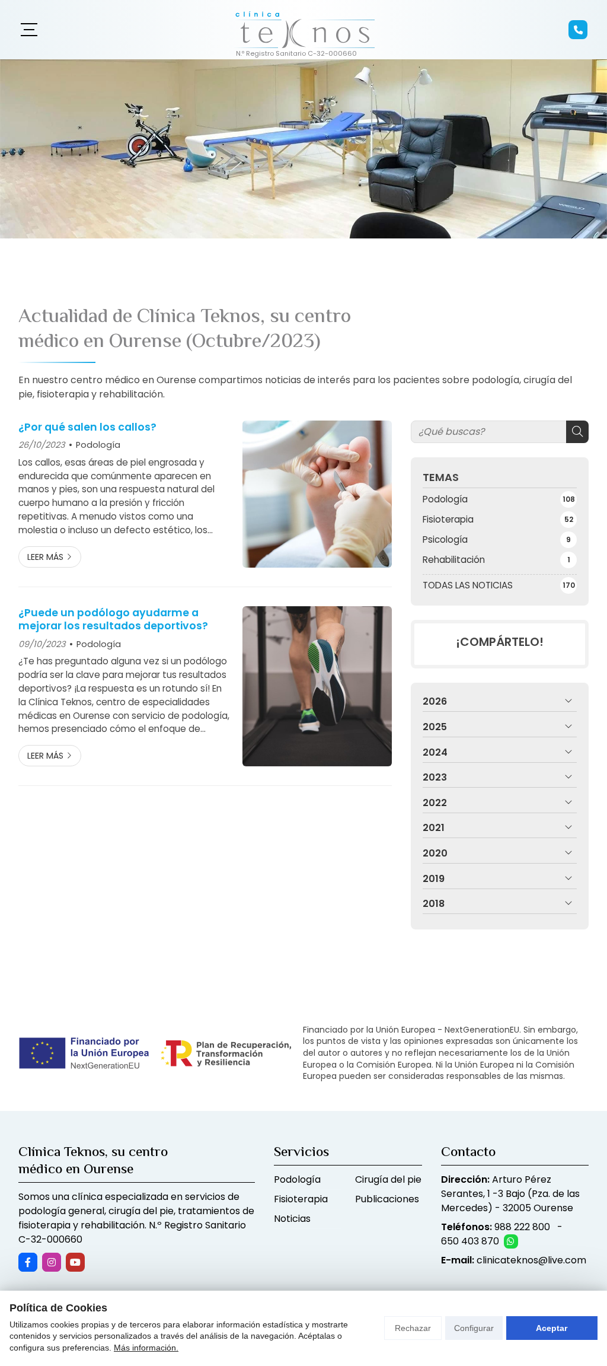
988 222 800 (522, 1227)
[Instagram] (51, 1262)
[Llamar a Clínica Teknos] (577, 29)
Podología (98, 445)
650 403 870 (470, 1241)
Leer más (45, 557)
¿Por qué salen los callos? (87, 427)
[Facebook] (27, 1262)
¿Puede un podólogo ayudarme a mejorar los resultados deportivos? (113, 619)
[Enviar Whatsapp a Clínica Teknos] (511, 1241)
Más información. (146, 1347)
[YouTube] (75, 1262)
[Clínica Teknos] (303, 29)
